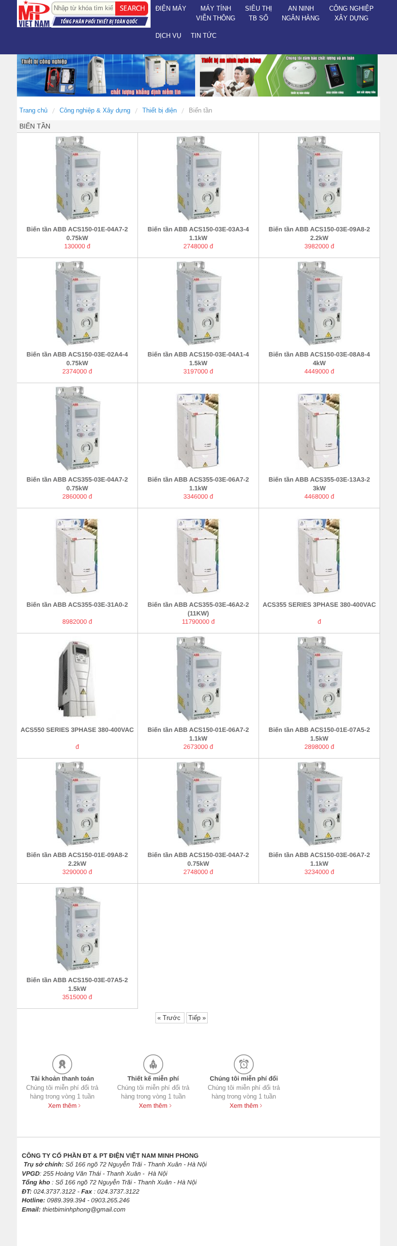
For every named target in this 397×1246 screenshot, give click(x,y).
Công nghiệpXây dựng (351, 13)
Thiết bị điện (159, 110)
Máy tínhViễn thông (215, 13)
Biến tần (200, 110)
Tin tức (203, 35)
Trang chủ (33, 110)
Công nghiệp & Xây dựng (95, 110)
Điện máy (170, 8)
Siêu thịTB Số (258, 13)
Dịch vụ (168, 35)
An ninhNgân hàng (301, 13)
